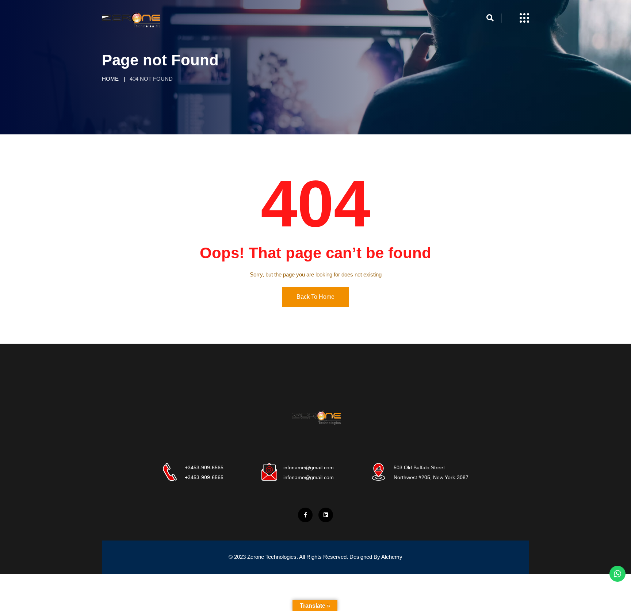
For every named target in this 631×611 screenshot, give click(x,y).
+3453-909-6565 (204, 467)
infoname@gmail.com (308, 467)
